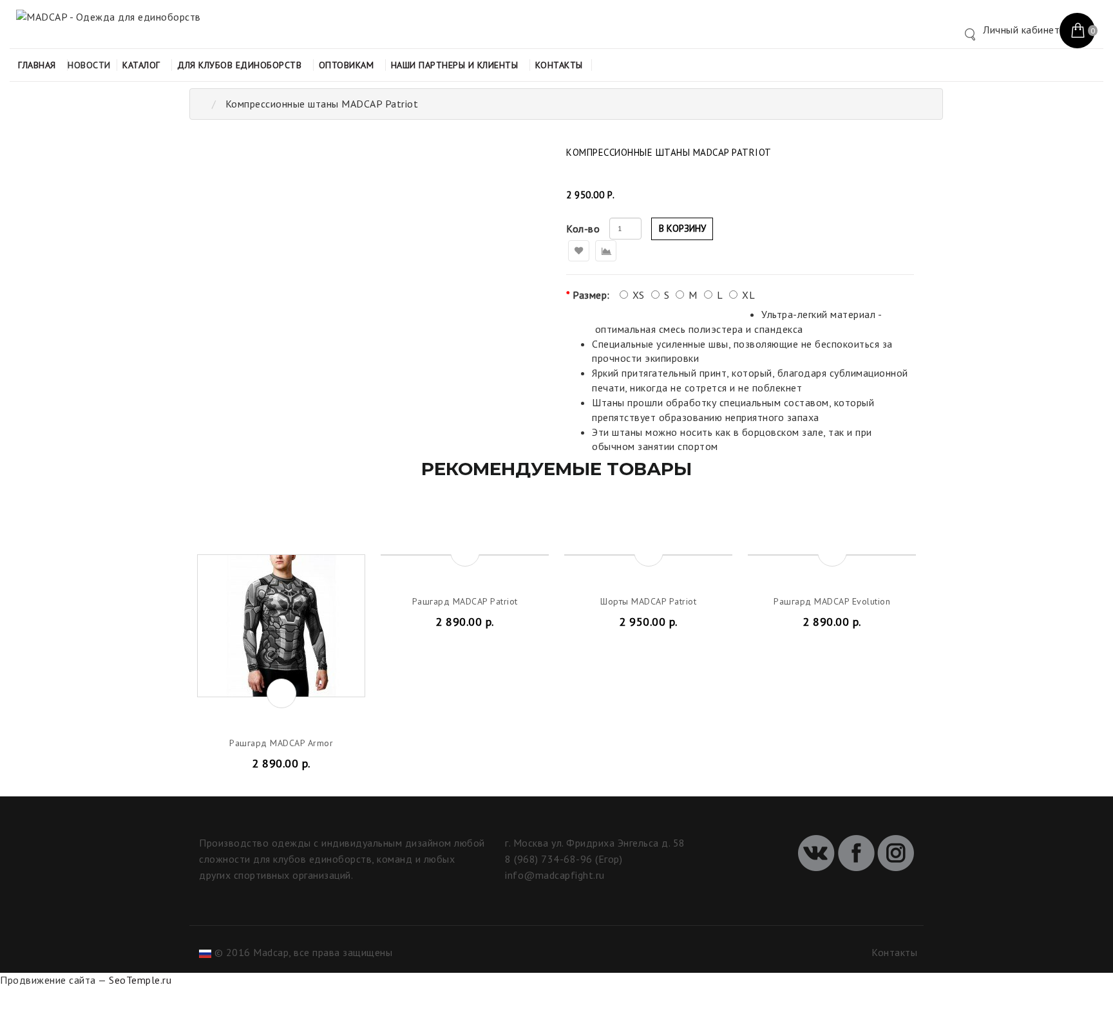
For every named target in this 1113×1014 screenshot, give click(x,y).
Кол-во (583, 228)
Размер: (591, 294)
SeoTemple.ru (140, 979)
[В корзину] (281, 693)
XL (748, 294)
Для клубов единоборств (239, 65)
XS (639, 294)
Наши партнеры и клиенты (454, 65)
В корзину (682, 228)
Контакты (559, 65)
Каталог (141, 65)
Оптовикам (346, 65)
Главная (37, 65)
